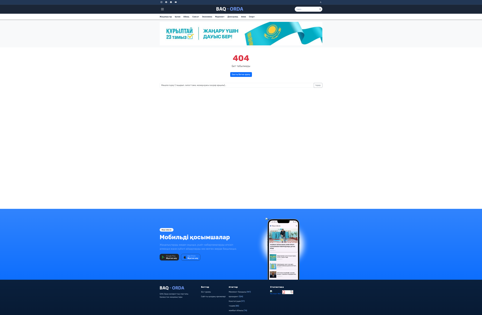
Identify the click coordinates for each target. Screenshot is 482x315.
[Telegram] (171, 2)
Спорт (252, 17)
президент (236, 296)
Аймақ (186, 17)
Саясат (195, 17)
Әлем (243, 17)
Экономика (207, 17)
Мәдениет (219, 17)
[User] (320, 2)
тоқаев (234, 306)
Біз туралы (206, 292)
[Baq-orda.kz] (179, 288)
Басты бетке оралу (241, 74)
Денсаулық (232, 17)
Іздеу (318, 85)
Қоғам (177, 17)
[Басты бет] (230, 9)
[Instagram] (161, 2)
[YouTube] (175, 2)
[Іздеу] (320, 9)
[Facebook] (166, 2)
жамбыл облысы (238, 310)
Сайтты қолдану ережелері (213, 296)
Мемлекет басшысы (240, 292)
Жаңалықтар (166, 17)
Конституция (237, 301)
